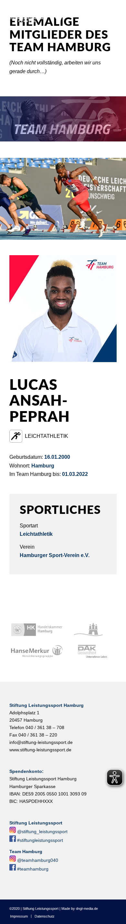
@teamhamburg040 (37, 860)
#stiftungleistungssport (40, 840)
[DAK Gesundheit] (90, 651)
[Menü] (117, 13)
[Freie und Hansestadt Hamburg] (90, 629)
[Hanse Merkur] (37, 651)
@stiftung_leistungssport (42, 831)
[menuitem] (117, 13)
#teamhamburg (32, 868)
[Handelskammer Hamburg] (37, 629)
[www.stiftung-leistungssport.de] (52, 13)
